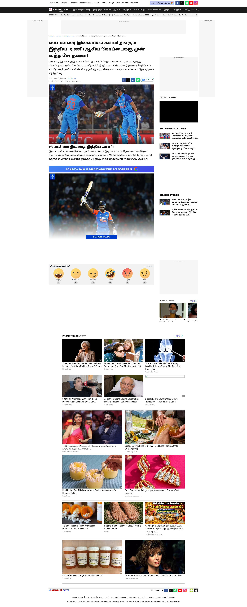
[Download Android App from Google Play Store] (191, 590)
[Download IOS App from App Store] (196, 590)
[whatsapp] (187, 3)
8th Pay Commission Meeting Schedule (76, 15)
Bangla (111, 3)
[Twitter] (182, 3)
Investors (171, 597)
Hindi (118, 3)
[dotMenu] (186, 10)
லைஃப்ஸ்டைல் (154, 10)
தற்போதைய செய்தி (82, 10)
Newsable (65, 3)
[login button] (189, 9)
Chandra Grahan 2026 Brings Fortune (146, 15)
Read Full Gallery (101, 237)
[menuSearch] (197, 10)
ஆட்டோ (116, 10)
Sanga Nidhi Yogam (170, 15)
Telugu (97, 3)
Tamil (104, 3)
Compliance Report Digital (156, 597)
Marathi (125, 3)
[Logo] (60, 10)
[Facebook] (177, 3)
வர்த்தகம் (126, 10)
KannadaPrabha (86, 3)
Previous (192, 15)
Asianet (59, 590)
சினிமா (107, 10)
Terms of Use (90, 597)
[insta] (196, 3)
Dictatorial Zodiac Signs (102, 15)
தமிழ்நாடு (97, 10)
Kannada (74, 3)
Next (196, 15)
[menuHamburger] (193, 9)
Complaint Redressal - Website (132, 597)
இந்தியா (177, 10)
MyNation (134, 3)
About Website (78, 597)
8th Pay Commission (187, 15)
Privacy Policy (102, 597)
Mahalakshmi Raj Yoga (122, 15)
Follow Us (150, 80)
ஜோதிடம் (167, 10)
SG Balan (72, 79)
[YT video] (191, 3)
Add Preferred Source (160, 3)
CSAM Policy (113, 597)
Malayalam (54, 3)
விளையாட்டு (139, 10)
